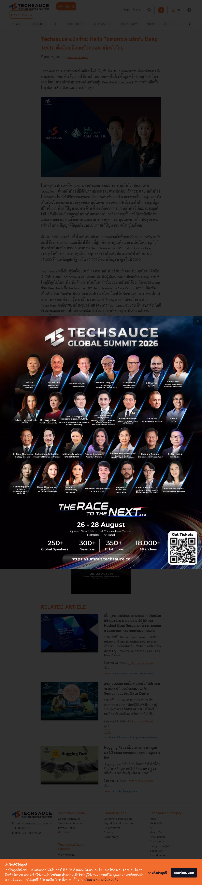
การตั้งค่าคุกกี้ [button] (157, 873)
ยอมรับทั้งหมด (184, 873)
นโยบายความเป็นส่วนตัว (101, 879)
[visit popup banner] (101, 442)
